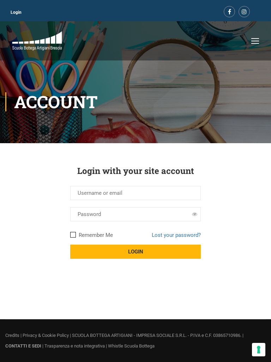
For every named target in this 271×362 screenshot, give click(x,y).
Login (16, 12)
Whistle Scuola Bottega (131, 346)
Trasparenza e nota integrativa (74, 346)
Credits (12, 335)
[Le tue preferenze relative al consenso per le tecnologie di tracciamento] (258, 349)
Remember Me (95, 235)
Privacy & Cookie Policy (46, 335)
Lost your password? (176, 235)
